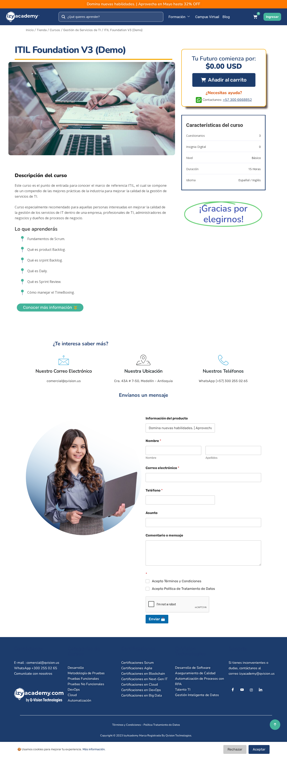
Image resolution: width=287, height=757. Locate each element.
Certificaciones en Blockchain (143, 673)
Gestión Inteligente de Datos (197, 695)
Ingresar (272, 17)
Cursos (55, 30)
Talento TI (182, 689)
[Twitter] (242, 690)
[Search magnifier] (63, 17)
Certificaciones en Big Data (141, 695)
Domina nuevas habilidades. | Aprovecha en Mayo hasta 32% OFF (143, 4)
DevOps (74, 689)
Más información (94, 749)
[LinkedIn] (260, 690)
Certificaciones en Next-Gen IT (144, 679)
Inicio (30, 30)
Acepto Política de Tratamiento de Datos (183, 589)
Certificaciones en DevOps (141, 690)
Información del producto (167, 418)
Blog (226, 17)
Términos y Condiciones (126, 725)
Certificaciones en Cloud (139, 684)
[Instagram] (251, 690)
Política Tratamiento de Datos (162, 725)
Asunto (152, 513)
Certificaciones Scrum (137, 662)
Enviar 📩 (157, 619)
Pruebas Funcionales (83, 678)
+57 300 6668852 (237, 99)
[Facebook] (233, 690)
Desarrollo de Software (193, 667)
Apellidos (211, 458)
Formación (177, 17)
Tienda (42, 30)
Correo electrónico (162, 468)
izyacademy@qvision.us (257, 673)
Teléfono (154, 490)
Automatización (79, 700)
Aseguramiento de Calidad (195, 673)
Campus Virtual (207, 17)
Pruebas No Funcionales (86, 684)
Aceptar (259, 749)
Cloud (72, 695)
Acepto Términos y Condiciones (176, 581)
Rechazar (235, 749)
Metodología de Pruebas (86, 673)
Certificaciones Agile (136, 668)
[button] (223, 80)
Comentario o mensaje (164, 535)
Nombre (151, 458)
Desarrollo (76, 667)
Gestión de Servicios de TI (82, 30)
